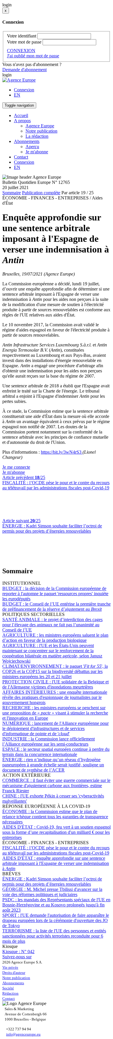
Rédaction (10, 993)
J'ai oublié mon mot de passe (33, 55)
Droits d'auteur (13, 972)
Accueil (21, 115)
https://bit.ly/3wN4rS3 (62, 452)
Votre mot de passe (24, 41)
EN (17, 95)
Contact (21, 156)
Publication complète (41, 192)
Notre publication (41, 131)
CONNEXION (21, 50)
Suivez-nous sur (17, 956)
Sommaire (11, 192)
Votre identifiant (21, 35)
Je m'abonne (36, 151)
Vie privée (10, 967)
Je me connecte (16, 467)
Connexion (24, 89)
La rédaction (36, 136)
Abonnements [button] (26, 141)
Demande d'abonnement (24, 69)
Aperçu (32, 146)
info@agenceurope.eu (23, 1034)
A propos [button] (22, 120)
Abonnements (13, 983)
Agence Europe (39, 125)
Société (8, 988)
